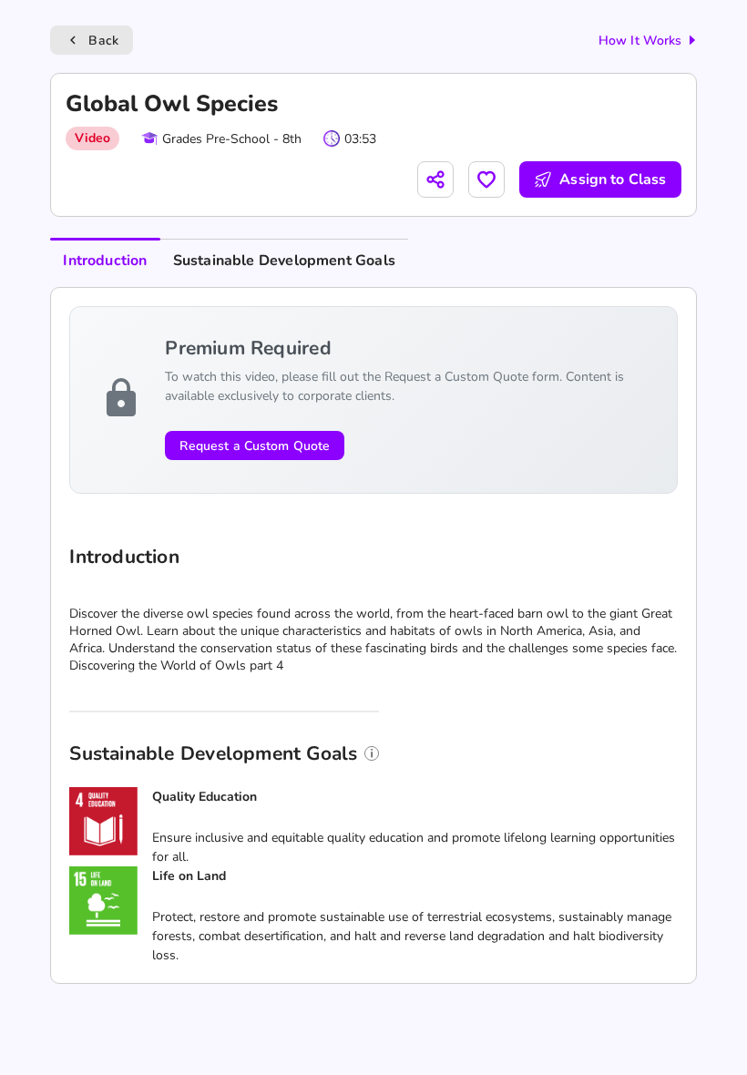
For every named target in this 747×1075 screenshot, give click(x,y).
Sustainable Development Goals (284, 261)
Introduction (105, 261)
